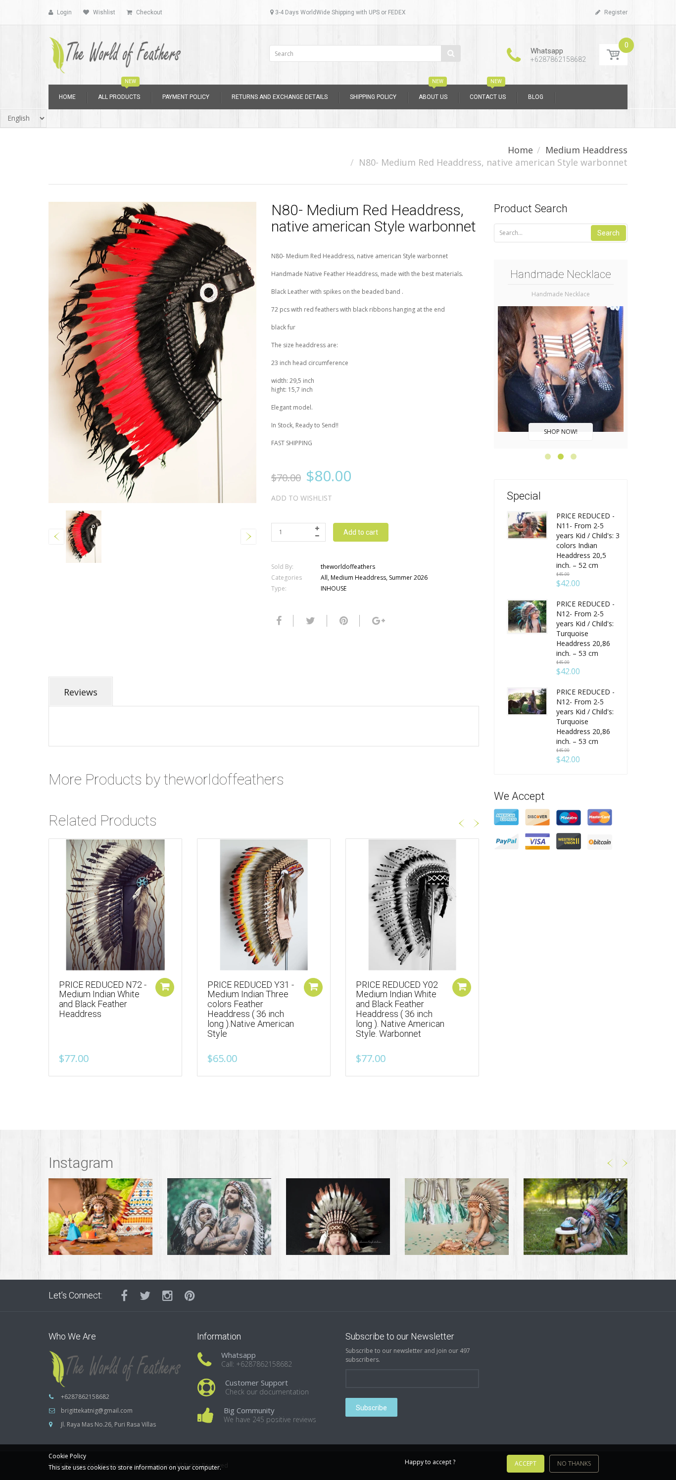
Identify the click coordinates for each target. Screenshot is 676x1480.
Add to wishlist (301, 498)
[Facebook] (277, 621)
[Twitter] (309, 621)
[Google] (377, 621)
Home (520, 150)
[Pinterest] (189, 1295)
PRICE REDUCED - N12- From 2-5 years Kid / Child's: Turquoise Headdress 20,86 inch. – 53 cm (585, 628)
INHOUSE (333, 588)
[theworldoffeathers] (115, 52)
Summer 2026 (408, 577)
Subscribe (371, 1408)
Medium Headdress (586, 150)
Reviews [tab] (80, 692)
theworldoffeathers (348, 566)
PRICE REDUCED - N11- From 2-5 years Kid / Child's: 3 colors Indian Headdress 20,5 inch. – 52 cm (588, 540)
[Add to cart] (164, 987)
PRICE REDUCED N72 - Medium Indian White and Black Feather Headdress (102, 999)
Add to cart (360, 532)
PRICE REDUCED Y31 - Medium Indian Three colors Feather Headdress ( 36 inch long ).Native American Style (250, 1009)
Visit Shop (101, 1216)
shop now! (561, 431)
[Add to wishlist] (56, 851)
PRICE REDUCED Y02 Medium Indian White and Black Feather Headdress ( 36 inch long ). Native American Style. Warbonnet (400, 1009)
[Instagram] (167, 1295)
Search (608, 233)
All (324, 577)
